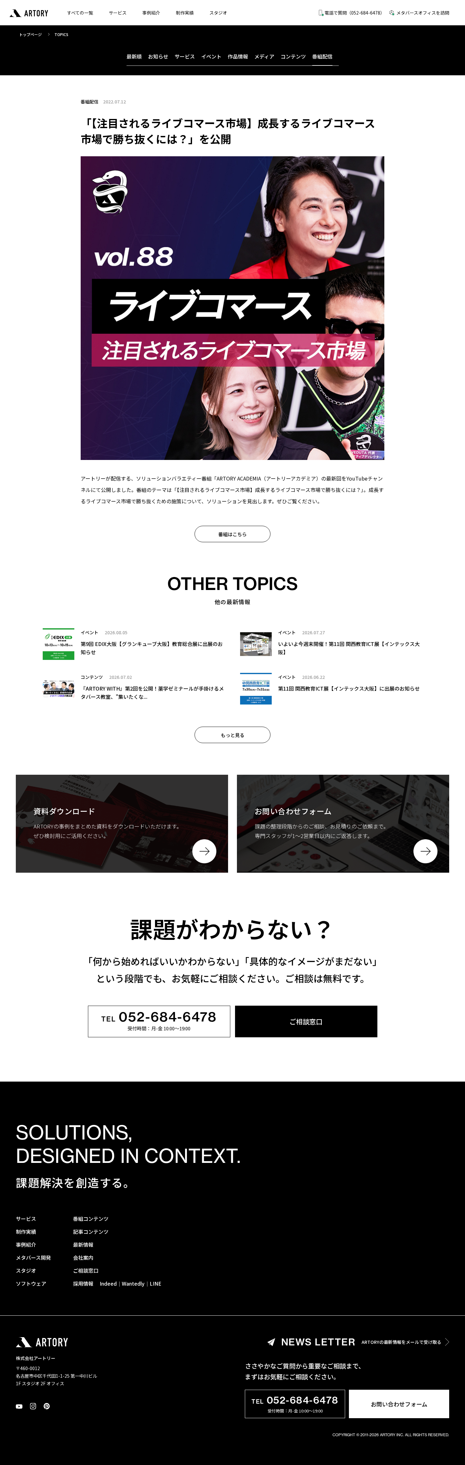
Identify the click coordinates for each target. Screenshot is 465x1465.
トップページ (30, 34)
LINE (155, 1283)
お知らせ (158, 56)
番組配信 (322, 56)
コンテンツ (293, 56)
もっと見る (233, 735)
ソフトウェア (31, 1283)
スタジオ (218, 12)
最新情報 (83, 1244)
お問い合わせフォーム (399, 1404)
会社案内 (83, 1257)
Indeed (108, 1283)
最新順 (134, 56)
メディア (264, 56)
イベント (211, 56)
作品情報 (238, 56)
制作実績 (185, 12)
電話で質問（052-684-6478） (355, 13)
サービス (118, 12)
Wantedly (133, 1283)
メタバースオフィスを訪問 (422, 12)
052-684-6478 (159, 1018)
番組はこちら (232, 534)
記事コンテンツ (90, 1231)
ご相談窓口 (306, 1021)
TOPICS (61, 34)
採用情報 (83, 1283)
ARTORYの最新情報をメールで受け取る (361, 1342)
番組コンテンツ (90, 1218)
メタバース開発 (33, 1257)
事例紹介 (151, 12)
